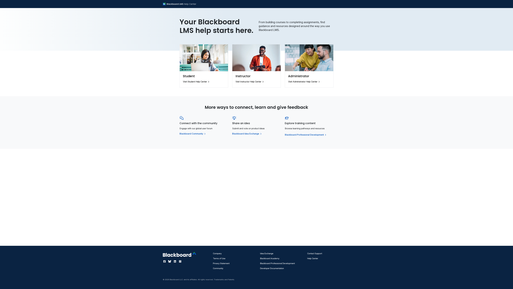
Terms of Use (219, 258)
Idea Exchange (266, 253)
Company (217, 253)
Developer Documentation (272, 268)
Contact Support (314, 253)
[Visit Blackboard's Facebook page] (165, 261)
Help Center (312, 258)
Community (218, 268)
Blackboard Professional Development (304, 134)
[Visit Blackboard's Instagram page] (180, 261)
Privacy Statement (221, 263)
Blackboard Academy (269, 258)
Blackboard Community (192, 133)
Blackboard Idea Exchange (246, 133)
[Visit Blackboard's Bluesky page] (170, 261)
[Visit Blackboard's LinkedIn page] (175, 261)
